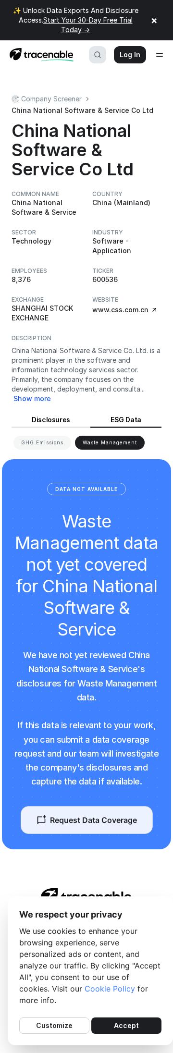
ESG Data (126, 420)
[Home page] (39, 54)
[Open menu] (159, 54)
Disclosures (51, 420)
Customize (54, 1025)
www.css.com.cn (120, 310)
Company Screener (51, 99)
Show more (32, 398)
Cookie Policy (110, 988)
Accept (126, 1025)
